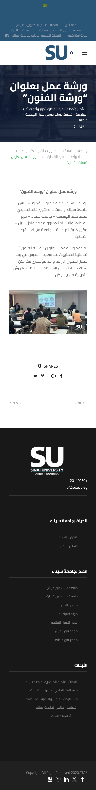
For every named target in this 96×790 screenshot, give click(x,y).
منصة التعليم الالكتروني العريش (37, 25)
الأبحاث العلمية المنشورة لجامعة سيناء (52, 682)
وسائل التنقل (69, 546)
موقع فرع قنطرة (66, 639)
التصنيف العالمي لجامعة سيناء (57, 707)
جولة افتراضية (77, 35)
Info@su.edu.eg (75, 487)
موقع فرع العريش (66, 631)
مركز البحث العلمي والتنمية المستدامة (52, 699)
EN (7, 35)
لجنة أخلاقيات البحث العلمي (59, 716)
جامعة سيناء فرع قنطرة (62, 596)
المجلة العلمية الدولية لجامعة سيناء (36, 35)
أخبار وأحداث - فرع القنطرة (65, 109)
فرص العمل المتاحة (64, 622)
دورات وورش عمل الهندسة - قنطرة (55, 117)
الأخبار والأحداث (68, 537)
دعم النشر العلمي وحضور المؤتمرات (54, 690)
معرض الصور (69, 605)
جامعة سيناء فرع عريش (62, 588)
